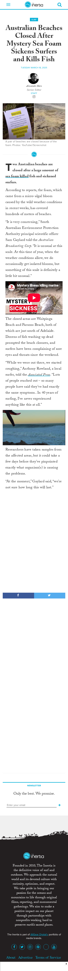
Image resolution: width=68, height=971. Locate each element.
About (10, 957)
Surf (34, 19)
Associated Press (39, 375)
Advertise (25, 957)
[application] (34, 427)
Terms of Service (48, 957)
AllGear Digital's (39, 934)
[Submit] (59, 805)
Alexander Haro (34, 86)
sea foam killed (17, 177)
